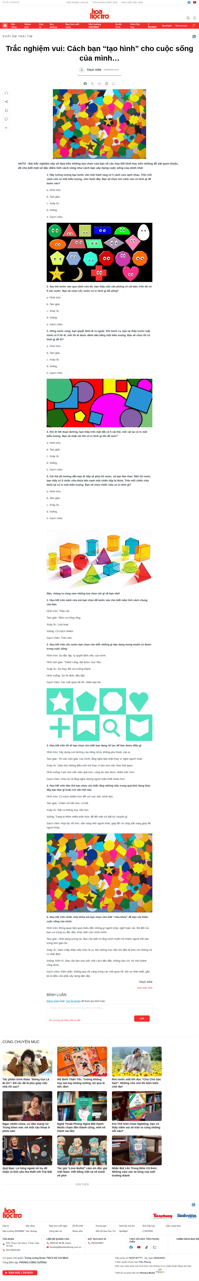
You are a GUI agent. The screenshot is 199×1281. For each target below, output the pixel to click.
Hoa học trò (12, 1213)
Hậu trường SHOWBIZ (95, 25)
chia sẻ (85, 84)
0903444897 (97, 1243)
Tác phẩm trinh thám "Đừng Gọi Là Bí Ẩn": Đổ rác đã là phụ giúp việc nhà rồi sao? (25, 1083)
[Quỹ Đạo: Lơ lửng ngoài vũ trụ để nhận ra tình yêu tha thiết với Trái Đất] (27, 1150)
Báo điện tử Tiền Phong (99, 14)
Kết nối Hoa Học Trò (106, 1231)
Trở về (6, 128)
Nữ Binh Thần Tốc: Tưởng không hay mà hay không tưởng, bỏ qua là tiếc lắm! (81, 1083)
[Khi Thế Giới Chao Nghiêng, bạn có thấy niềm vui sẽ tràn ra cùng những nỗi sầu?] (137, 1106)
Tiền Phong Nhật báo (104, 2)
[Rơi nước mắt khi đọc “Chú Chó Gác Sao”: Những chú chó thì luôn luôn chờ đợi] (137, 1061)
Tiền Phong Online (77, 2)
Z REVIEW (152, 25)
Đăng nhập (53, 1001)
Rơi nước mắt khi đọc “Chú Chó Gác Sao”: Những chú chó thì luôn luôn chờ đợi (136, 1083)
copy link (99, 84)
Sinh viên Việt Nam (132, 2)
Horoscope (181, 25)
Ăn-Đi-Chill (118, 25)
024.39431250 (13, 1250)
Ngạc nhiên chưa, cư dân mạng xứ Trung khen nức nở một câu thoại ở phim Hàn (26, 1127)
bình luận (114, 84)
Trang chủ (4, 25)
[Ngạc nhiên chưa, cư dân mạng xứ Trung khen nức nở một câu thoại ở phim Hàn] (27, 1106)
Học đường (53, 25)
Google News (194, 36)
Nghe (6, 93)
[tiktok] (148, 1247)
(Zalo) (68, 1243)
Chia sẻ (6, 102)
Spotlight (167, 25)
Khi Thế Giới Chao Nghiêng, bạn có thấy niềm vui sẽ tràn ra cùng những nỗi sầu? (136, 1127)
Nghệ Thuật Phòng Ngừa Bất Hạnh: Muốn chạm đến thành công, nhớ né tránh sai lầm (81, 1127)
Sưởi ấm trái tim (17, 36)
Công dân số (55, 1231)
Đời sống (14, 25)
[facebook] (189, 2)
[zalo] (157, 1247)
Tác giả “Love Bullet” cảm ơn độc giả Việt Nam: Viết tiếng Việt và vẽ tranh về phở (82, 1172)
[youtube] (195, 2)
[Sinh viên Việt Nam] (187, 1216)
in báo (107, 84)
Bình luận (6, 119)
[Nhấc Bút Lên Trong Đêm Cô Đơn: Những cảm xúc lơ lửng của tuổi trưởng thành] (137, 1150)
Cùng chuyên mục (20, 1042)
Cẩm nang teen (173, 1226)
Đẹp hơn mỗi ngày (72, 25)
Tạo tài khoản (73, 1001)
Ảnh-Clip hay (135, 25)
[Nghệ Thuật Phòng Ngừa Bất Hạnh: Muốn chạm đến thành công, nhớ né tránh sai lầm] (82, 1106)
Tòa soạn (8, 1239)
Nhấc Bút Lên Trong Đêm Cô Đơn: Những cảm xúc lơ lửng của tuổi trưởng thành (134, 1172)
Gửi (142, 1018)
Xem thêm (194, 25)
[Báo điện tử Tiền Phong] (162, 1216)
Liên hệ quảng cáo (57, 1239)
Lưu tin (6, 110)
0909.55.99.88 (57, 1243)
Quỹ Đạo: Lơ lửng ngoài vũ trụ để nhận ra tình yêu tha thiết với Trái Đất (27, 1170)
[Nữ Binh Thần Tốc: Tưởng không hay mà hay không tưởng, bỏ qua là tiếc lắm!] (82, 1061)
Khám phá (28, 25)
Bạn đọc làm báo (21, 1272)
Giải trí (41, 25)
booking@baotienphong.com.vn (65, 1247)
